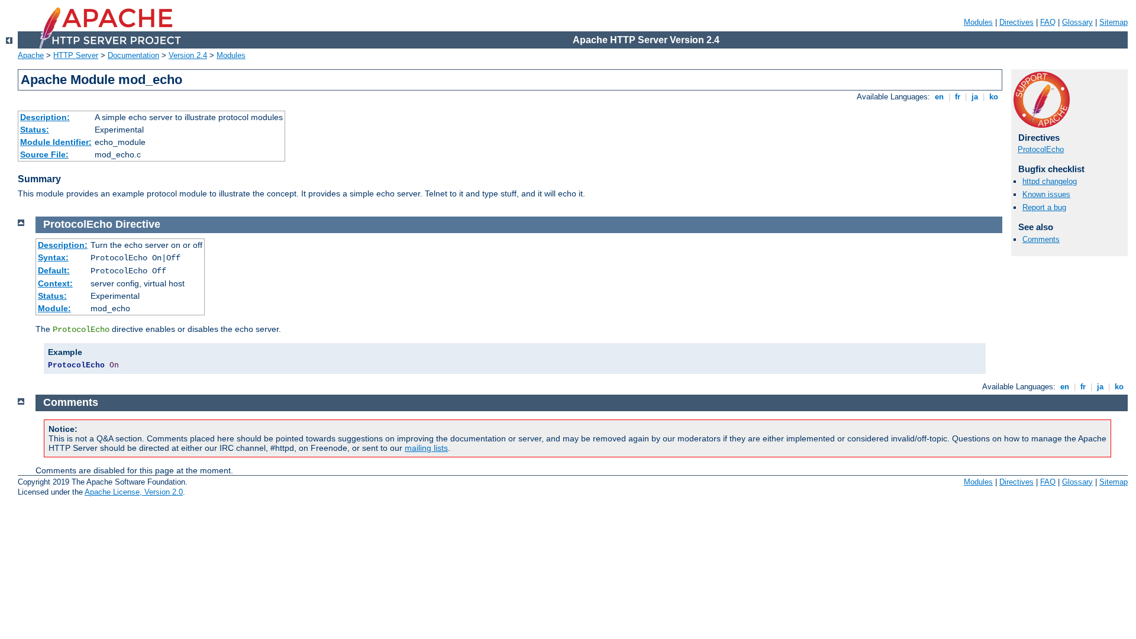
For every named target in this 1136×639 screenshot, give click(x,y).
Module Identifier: (56, 142)
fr (958, 96)
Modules (978, 22)
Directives (1016, 22)
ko (994, 96)
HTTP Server (75, 55)
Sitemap (1113, 22)
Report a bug (1044, 207)
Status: (34, 129)
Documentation (133, 55)
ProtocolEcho (1041, 149)
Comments (1041, 239)
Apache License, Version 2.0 (134, 492)
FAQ (1048, 22)
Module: (54, 308)
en (939, 96)
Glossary (1077, 22)
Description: (45, 117)
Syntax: (53, 257)
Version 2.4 (188, 55)
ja (974, 96)
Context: (55, 283)
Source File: (44, 154)
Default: (54, 270)
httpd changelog (1049, 181)
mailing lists (426, 448)
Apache (31, 55)
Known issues (1046, 194)
